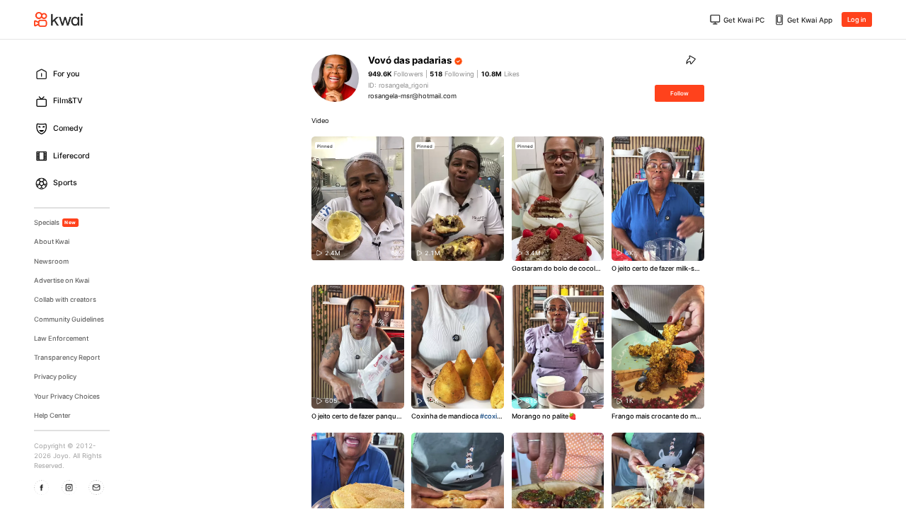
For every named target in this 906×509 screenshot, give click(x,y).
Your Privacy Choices (67, 396)
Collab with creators (65, 299)
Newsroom (51, 261)
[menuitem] (75, 74)
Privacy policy (55, 376)
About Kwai (51, 241)
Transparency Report (67, 357)
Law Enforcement (61, 338)
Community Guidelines (69, 319)
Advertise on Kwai (61, 280)
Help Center (52, 415)
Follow (679, 93)
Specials (55, 222)
